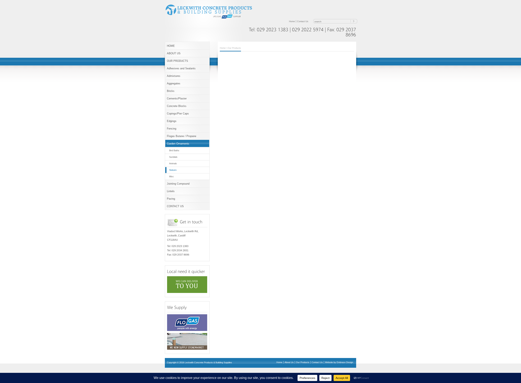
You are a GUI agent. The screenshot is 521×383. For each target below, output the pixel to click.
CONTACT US (175, 206)
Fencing (171, 128)
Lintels (171, 191)
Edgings (171, 121)
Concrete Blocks (176, 106)
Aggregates (173, 83)
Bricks (170, 90)
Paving (171, 198)
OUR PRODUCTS (177, 60)
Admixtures (173, 75)
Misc (171, 176)
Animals (173, 163)
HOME (171, 45)
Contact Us (302, 21)
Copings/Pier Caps (178, 113)
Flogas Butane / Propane (181, 136)
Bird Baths (174, 150)
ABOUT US (174, 53)
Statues (173, 170)
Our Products (234, 48)
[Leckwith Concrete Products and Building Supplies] (211, 18)
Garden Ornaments (178, 143)
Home (292, 21)
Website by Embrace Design (339, 362)
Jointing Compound (178, 183)
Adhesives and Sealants (181, 68)
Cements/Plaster (177, 98)
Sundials (173, 157)
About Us (289, 362)
